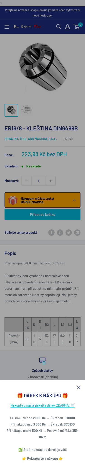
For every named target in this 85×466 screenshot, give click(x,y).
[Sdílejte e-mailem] (77, 232)
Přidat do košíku (42, 214)
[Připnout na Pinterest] (60, 232)
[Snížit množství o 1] (26, 181)
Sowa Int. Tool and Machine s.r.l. (31, 139)
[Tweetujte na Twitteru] (69, 232)
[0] (77, 26)
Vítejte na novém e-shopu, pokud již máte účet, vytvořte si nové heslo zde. (42, 12)
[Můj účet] (67, 26)
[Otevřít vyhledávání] (58, 26)
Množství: (12, 181)
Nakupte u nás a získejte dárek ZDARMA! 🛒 (42, 405)
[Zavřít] (78, 387)
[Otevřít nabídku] (7, 27)
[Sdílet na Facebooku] (51, 232)
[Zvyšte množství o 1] (50, 181)
